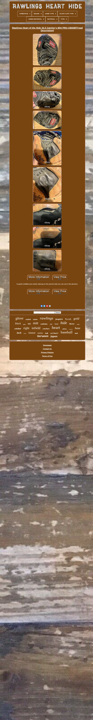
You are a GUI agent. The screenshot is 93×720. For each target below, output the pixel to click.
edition (64, 329)
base (77, 328)
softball (54, 333)
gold (76, 318)
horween (42, 336)
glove (19, 318)
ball (46, 333)
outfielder (44, 324)
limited (31, 332)
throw (72, 324)
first (68, 319)
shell (76, 333)
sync (51, 324)
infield (36, 328)
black (18, 323)
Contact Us (47, 349)
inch (19, 332)
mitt (35, 323)
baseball (66, 332)
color (78, 324)
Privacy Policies (47, 352)
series (40, 333)
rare (25, 333)
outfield (28, 319)
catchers (46, 329)
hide (63, 323)
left (29, 324)
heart (56, 327)
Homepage (47, 345)
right (26, 328)
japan (54, 336)
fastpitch (59, 319)
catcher (17, 328)
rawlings (46, 318)
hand (56, 324)
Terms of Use (47, 356)
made (24, 324)
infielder (35, 319)
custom (71, 329)
